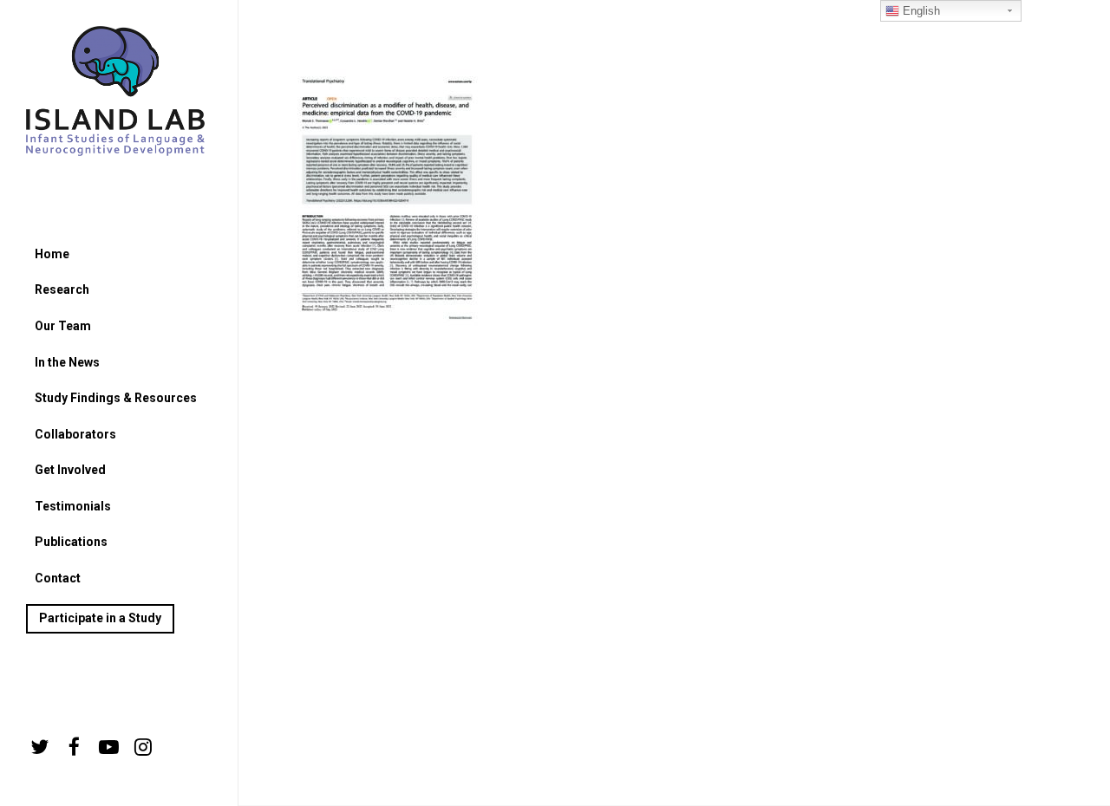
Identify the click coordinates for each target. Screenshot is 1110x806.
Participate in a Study (100, 618)
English (919, 10)
